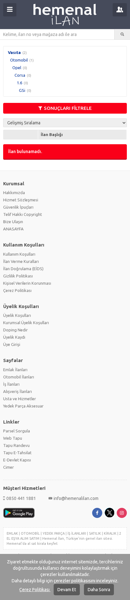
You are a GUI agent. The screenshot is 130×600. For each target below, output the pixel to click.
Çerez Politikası (34, 589)
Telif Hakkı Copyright (22, 214)
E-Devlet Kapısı (17, 460)
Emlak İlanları (15, 369)
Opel (16, 67)
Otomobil (19, 60)
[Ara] (122, 34)
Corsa (20, 75)
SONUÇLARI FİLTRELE (68, 108)
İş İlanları (11, 384)
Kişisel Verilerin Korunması (27, 283)
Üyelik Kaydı (14, 337)
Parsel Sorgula (16, 431)
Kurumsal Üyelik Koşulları (26, 322)
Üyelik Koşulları (17, 315)
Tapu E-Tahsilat (17, 452)
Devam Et (66, 589)
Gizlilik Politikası (18, 276)
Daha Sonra (99, 589)
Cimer (8, 467)
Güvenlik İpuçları (18, 207)
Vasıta (14, 52)
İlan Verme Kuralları (21, 261)
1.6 (19, 82)
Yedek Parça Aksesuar (23, 406)
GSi (22, 90)
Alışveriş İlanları (17, 391)
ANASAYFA (13, 229)
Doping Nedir (15, 330)
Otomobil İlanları (18, 377)
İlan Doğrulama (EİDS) (23, 268)
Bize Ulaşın (13, 221)
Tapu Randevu (16, 445)
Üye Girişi (11, 344)
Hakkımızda (14, 192)
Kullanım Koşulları (19, 254)
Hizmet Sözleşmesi (20, 200)
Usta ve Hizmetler (19, 398)
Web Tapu (12, 438)
